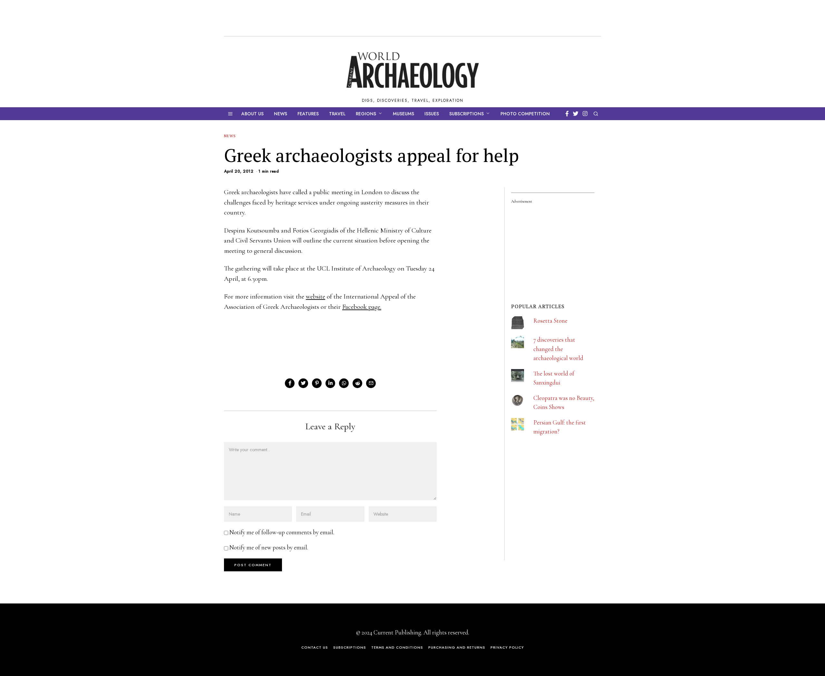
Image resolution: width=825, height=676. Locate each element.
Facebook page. (361, 307)
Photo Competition (525, 113)
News (280, 113)
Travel (337, 113)
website (315, 296)
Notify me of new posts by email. (268, 547)
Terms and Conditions (397, 647)
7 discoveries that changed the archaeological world (558, 349)
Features (308, 113)
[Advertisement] (559, 517)
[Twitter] (575, 114)
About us (252, 113)
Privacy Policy (507, 647)
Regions (366, 113)
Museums (403, 113)
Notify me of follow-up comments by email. (281, 532)
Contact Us (314, 647)
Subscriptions (466, 113)
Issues (431, 113)
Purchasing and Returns (456, 647)
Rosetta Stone (550, 320)
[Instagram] (585, 114)
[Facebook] (567, 114)
